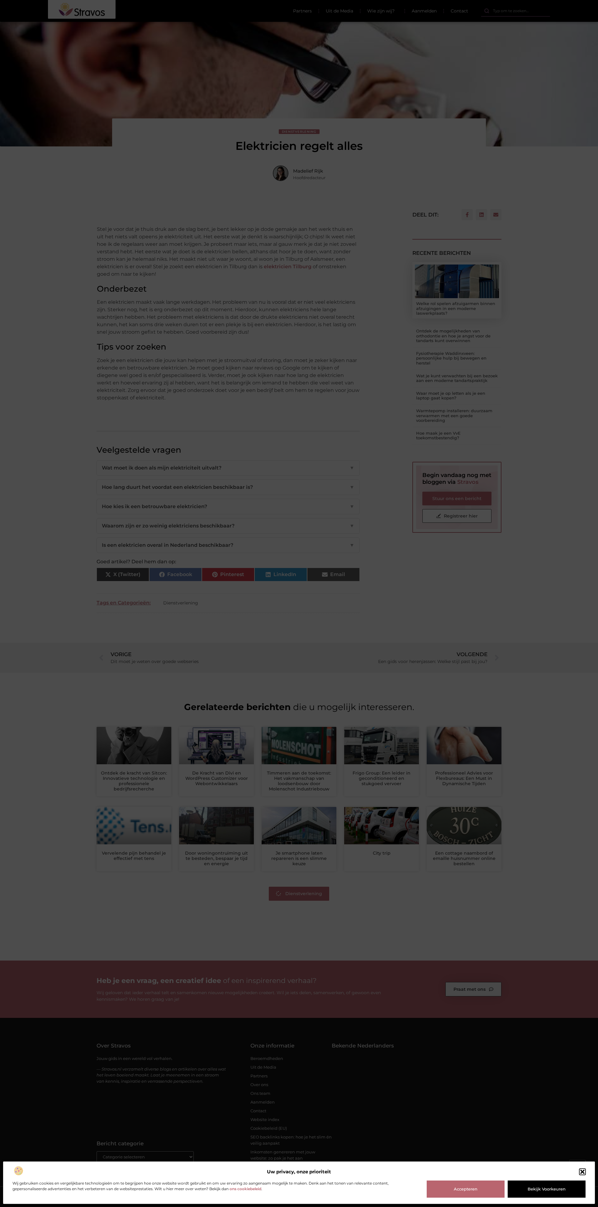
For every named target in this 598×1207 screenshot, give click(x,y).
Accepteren (465, 1188)
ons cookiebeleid (245, 1188)
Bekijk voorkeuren (547, 1188)
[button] (582, 1172)
